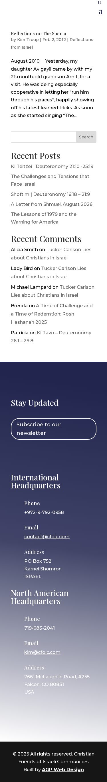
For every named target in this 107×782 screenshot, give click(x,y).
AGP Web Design (63, 769)
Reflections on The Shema (38, 33)
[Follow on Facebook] (18, 455)
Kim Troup (28, 39)
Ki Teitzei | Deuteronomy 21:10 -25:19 (52, 166)
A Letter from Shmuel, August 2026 (51, 204)
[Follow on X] (51, 455)
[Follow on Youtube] (67, 455)
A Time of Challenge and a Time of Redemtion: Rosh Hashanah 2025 (52, 314)
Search (86, 137)
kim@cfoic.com (42, 652)
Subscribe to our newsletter (39, 429)
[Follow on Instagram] (34, 455)
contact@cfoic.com (47, 536)
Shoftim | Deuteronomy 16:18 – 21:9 (50, 194)
